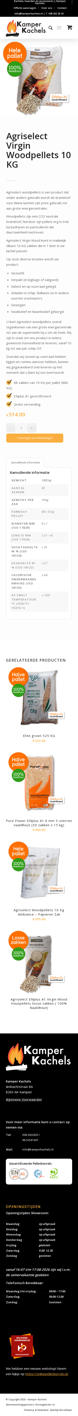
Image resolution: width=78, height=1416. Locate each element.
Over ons (46, 7)
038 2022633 (30, 1135)
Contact (62, 7)
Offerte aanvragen (25, 7)
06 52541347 (30, 1140)
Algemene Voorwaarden (24, 1099)
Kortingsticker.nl (45, 1404)
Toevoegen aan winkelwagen (34, 438)
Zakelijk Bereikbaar (61, 1409)
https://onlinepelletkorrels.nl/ (46, 1374)
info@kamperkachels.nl (38, 1149)
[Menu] (59, 27)
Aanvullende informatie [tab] (25, 462)
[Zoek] (48, 28)
